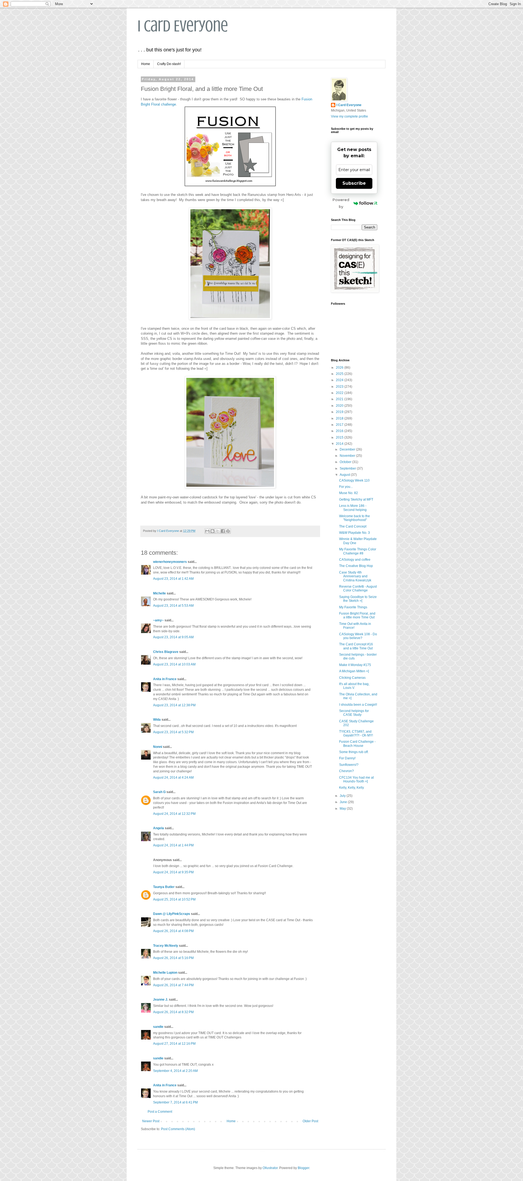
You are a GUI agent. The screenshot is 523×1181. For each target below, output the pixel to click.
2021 (340, 399)
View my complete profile (349, 116)
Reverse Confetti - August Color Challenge (358, 588)
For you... (346, 487)
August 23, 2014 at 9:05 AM (173, 637)
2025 (340, 374)
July (343, 796)
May (343, 808)
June (344, 802)
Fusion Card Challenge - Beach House (357, 743)
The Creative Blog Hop (356, 566)
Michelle (159, 593)
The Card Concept (352, 526)
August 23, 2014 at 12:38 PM (174, 705)
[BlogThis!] (212, 531)
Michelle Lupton (165, 973)
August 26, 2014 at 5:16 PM (173, 958)
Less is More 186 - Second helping (353, 507)
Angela (158, 828)
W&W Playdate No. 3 (354, 533)
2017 (340, 425)
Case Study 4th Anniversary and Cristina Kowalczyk (355, 576)
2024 (340, 380)
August (345, 475)
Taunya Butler (164, 887)
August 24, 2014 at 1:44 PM (173, 845)
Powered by (341, 203)
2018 (340, 418)
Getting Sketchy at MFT (356, 499)
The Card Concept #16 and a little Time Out (356, 646)
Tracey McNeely (165, 946)
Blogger (303, 1168)
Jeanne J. (161, 999)
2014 (340, 444)
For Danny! (347, 758)
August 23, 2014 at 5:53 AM (173, 606)
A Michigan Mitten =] (354, 671)
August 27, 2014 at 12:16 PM (174, 1044)
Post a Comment (160, 1112)
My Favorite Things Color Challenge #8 (357, 551)
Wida (157, 719)
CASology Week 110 (354, 480)
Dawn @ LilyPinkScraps (171, 914)
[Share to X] (217, 531)
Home (145, 64)
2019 (340, 412)
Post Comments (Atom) (178, 1129)
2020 (340, 406)
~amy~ (158, 620)
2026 (340, 367)
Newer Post (150, 1121)
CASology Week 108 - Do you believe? (358, 636)
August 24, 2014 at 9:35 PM (173, 872)
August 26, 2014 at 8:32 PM (173, 1012)
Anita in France (165, 679)
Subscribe (354, 183)
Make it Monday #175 (355, 665)
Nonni (157, 747)
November (348, 456)
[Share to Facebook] (223, 531)
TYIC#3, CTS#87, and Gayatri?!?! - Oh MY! (356, 733)
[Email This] (207, 531)
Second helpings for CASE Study (354, 713)
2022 (340, 393)
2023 (340, 386)
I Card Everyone (183, 26)
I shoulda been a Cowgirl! (358, 705)
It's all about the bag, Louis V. (354, 686)
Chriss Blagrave (165, 652)
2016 (340, 431)
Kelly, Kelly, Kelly (351, 788)
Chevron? (346, 771)
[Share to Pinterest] (228, 531)
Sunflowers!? (348, 765)
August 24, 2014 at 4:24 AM (173, 777)
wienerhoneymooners (170, 562)
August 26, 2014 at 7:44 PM (173, 985)
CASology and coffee (354, 560)
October (346, 462)
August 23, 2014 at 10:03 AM (174, 664)
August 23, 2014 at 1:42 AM (173, 579)
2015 (340, 437)
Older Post (310, 1121)
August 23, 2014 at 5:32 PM (173, 732)
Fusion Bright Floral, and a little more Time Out (357, 615)
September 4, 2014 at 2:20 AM (175, 1071)
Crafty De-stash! (169, 64)
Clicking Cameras (352, 678)
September (348, 468)
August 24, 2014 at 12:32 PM (174, 814)
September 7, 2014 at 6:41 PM (175, 1102)
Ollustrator (270, 1168)
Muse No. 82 (348, 493)
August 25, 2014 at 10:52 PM (174, 899)
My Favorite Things (353, 607)
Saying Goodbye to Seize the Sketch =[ (358, 599)
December (348, 449)
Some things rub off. (354, 752)
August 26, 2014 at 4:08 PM (173, 931)
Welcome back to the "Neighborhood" (354, 518)
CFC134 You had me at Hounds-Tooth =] (356, 779)
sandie (158, 1027)
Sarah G (159, 792)
